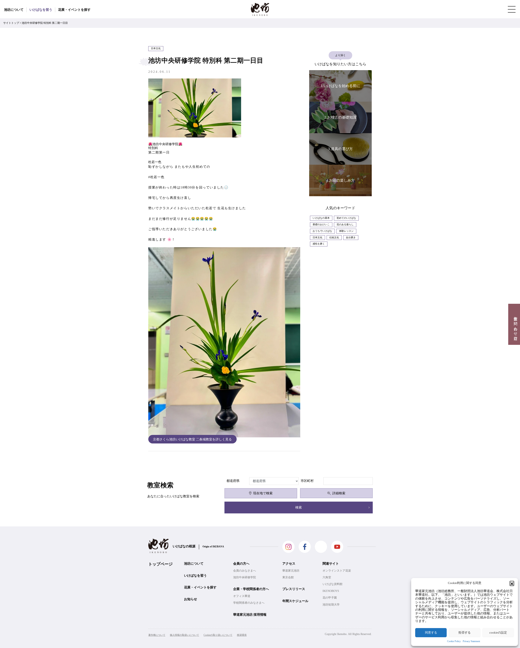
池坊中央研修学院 (244, 577)
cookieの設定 (498, 632)
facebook (305, 547)
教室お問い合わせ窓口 (516, 324)
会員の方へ (241, 563)
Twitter (321, 547)
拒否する (464, 632)
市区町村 (307, 480)
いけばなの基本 (321, 218)
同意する (431, 632)
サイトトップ (11, 23)
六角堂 (327, 577)
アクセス (288, 563)
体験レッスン (346, 231)
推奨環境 (242, 635)
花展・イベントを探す (74, 9)
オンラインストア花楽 (337, 570)
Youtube (337, 547)
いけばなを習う (40, 9)
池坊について (14, 9)
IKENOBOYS (331, 590)
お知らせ (190, 599)
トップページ (160, 564)
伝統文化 (334, 237)
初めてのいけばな (346, 218)
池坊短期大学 (331, 604)
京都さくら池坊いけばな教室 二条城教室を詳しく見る (192, 439)
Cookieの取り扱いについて (218, 635)
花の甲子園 (330, 597)
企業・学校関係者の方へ (251, 589)
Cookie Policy (454, 641)
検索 (298, 507)
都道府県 (232, 480)
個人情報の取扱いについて (184, 635)
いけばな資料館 (332, 584)
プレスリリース (293, 589)
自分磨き (351, 237)
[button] (512, 583)
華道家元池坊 (290, 570)
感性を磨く (319, 243)
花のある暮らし (345, 224)
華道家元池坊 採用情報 (249, 614)
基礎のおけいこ (321, 224)
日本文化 (317, 237)
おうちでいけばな (322, 231)
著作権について (156, 635)
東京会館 (288, 577)
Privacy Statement (471, 641)
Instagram (288, 547)
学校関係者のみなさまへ (248, 602)
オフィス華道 (241, 596)
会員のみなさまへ (244, 570)
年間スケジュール (295, 601)
